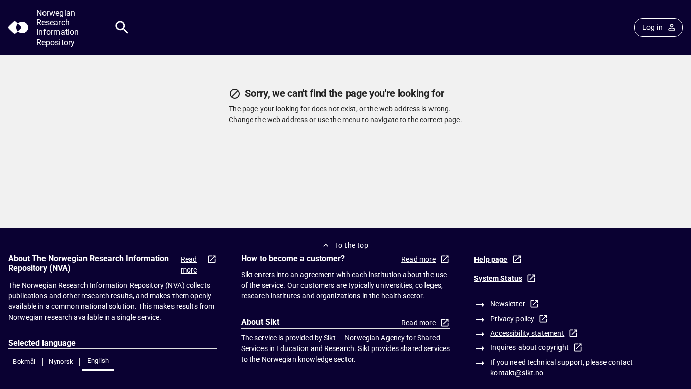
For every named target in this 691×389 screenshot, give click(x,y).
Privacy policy (512, 319)
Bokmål (24, 361)
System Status (498, 278)
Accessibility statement (527, 333)
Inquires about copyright (529, 347)
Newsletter (507, 304)
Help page (490, 259)
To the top (351, 245)
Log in (652, 27)
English (98, 360)
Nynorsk (61, 361)
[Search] (122, 27)
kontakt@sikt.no (516, 373)
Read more (189, 264)
